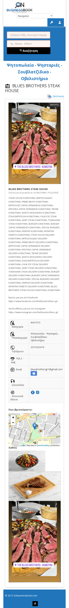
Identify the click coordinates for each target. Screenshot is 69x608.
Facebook (35, 603)
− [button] (13, 423)
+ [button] (13, 417)
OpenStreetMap (43, 445)
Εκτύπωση (58, 96)
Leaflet (22, 445)
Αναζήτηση (30, 51)
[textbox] (28, 35)
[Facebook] (33, 392)
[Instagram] (38, 392)
